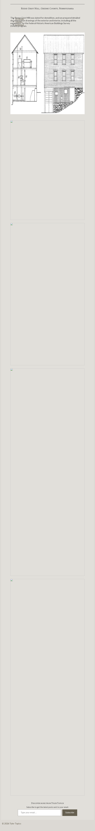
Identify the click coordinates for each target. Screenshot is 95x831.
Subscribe (69, 813)
